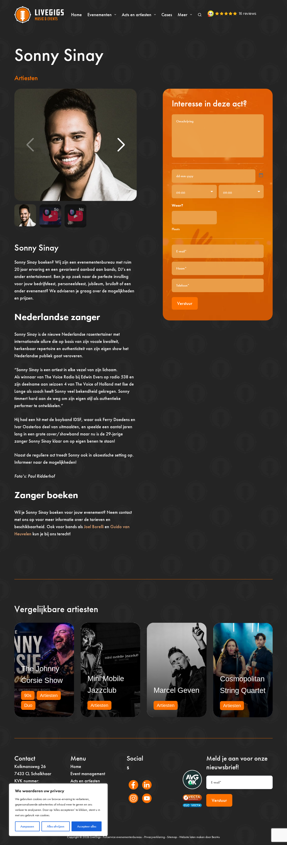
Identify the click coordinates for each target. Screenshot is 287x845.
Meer (182, 15)
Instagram (131, 804)
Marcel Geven (176, 690)
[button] (121, 145)
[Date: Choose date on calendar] (261, 175)
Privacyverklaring (154, 837)
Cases (166, 15)
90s (27, 695)
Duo (28, 705)
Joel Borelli (94, 527)
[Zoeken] (199, 14)
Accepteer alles (86, 826)
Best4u (216, 837)
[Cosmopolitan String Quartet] (243, 670)
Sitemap (172, 837)
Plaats (176, 229)
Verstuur (184, 303)
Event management (87, 774)
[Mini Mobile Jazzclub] (110, 670)
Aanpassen (27, 826)
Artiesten (26, 78)
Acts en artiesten (136, 15)
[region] (58, 809)
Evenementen (99, 15)
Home (76, 15)
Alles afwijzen (55, 826)
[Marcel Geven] (177, 670)
